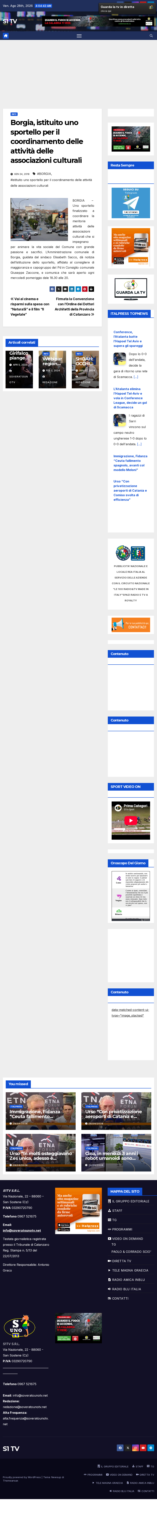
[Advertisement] (78, 68)
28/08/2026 (20, 1123)
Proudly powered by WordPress (22, 1477)
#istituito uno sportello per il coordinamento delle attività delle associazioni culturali (51, 182)
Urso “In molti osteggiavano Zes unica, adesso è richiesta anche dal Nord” (128, 514)
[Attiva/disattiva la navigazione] (79, 36)
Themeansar (10, 1480)
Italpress (16, 1106)
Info (14, 114)
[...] (136, 371)
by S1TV (145, 920)
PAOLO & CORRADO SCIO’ (131, 1252)
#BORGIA (44, 174)
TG (113, 1244)
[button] (151, 36)
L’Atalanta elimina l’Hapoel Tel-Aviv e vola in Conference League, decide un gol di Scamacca (130, 392)
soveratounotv (18, 379)
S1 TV (10, 21)
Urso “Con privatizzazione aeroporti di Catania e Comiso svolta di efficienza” (130, 484)
